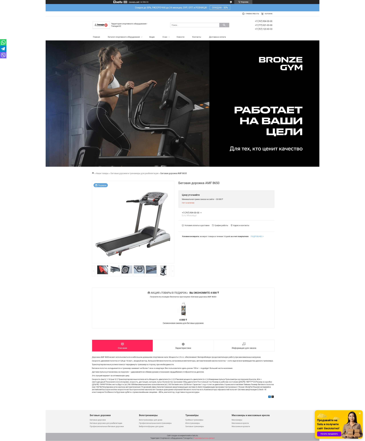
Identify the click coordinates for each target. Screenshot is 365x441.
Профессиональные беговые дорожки (107, 426)
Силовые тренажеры (194, 426)
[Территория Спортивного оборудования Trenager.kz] (101, 25)
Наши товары (102, 173)
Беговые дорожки (98, 420)
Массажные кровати (241, 426)
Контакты (196, 37)
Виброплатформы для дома (151, 426)
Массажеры (237, 420)
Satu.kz (195, 436)
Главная (96, 37)
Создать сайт (134, 2)
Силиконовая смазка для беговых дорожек (183, 323)
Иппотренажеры (192, 423)
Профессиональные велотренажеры (155, 423)
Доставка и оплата (217, 37)
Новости (180, 37)
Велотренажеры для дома (150, 420)
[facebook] (269, 397)
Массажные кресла (240, 423)
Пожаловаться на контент (204, 438)
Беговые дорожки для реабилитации (106, 423)
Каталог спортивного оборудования (124, 37)
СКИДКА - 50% (220, 7)
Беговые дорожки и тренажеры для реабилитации (135, 173)
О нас (165, 37)
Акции (152, 37)
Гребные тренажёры (194, 420)
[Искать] (224, 25)
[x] (272, 397)
